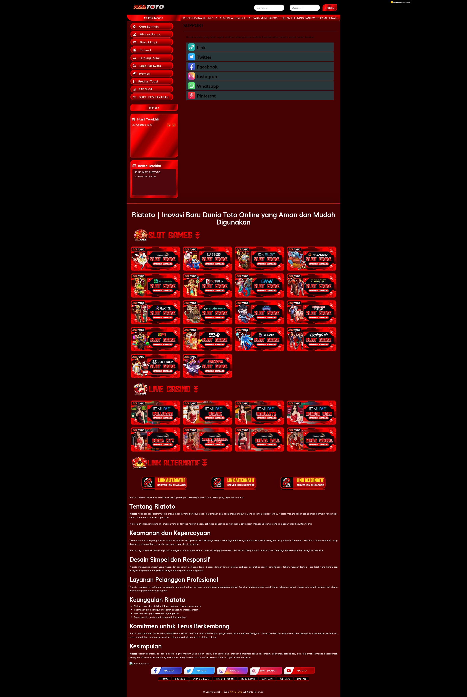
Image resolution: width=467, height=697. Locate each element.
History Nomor (149, 34)
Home (164, 678)
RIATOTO (169, 670)
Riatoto (133, 497)
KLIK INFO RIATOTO (148, 172)
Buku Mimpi (147, 42)
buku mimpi (248, 678)
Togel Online (233, 657)
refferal (284, 678)
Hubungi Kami (149, 57)
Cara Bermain (148, 26)
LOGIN (330, 8)
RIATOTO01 (235, 691)
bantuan (267, 678)
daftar (301, 678)
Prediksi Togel (147, 81)
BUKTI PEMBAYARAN (153, 97)
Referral (144, 50)
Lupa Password (149, 65)
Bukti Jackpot (268, 670)
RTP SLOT (145, 89)
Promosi (144, 73)
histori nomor (225, 678)
